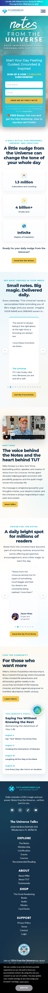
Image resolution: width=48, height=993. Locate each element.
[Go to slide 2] (10, 387)
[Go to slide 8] (25, 387)
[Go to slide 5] (17, 387)
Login (24, 934)
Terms (24, 926)
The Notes (24, 843)
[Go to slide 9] (27, 387)
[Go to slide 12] (35, 387)
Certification (24, 850)
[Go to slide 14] (40, 387)
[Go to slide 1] (8, 387)
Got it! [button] (24, 988)
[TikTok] (27, 810)
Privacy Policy (24, 922)
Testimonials (24, 883)
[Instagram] (20, 810)
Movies (24, 905)
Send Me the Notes (24, 260)
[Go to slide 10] (30, 387)
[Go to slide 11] (32, 387)
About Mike (24, 875)
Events (24, 854)
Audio (24, 901)
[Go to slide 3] (13, 387)
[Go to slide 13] (37, 387)
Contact (24, 930)
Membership (24, 847)
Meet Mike (10, 504)
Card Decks (24, 908)
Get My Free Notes (24, 395)
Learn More (11, 699)
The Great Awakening (24, 894)
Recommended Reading (24, 861)
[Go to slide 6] (20, 387)
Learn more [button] (24, 981)
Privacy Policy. (27, 111)
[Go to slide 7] (22, 387)
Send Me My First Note (24, 634)
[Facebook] (12, 810)
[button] (43, 11)
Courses (24, 858)
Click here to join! (31, 4)
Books (24, 897)
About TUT (24, 879)
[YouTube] (35, 810)
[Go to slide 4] (15, 387)
